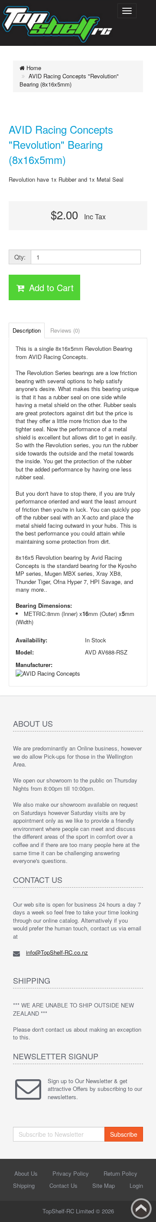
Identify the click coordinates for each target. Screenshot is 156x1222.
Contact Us (63, 1185)
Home (33, 68)
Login (136, 1185)
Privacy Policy (70, 1173)
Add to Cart (50, 287)
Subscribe (123, 1134)
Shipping (24, 1185)
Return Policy (120, 1173)
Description (27, 330)
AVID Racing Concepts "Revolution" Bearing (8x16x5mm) (69, 80)
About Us (26, 1173)
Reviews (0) (65, 330)
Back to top (141, 1208)
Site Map (103, 1185)
